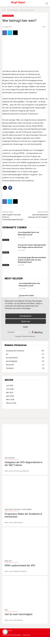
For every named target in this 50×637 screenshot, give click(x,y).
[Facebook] (4, 32)
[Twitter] (10, 32)
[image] (25, 441)
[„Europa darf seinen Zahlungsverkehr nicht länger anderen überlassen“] (9, 248)
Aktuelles (5, 240)
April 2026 (10, 396)
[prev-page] (3, 269)
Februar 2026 (11, 403)
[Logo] (25, 3)
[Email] (15, 32)
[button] (5, 188)
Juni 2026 (10, 389)
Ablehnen (25, 321)
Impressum (18, 336)
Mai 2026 (9, 392)
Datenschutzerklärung (28, 336)
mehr (25, 327)
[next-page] (7, 269)
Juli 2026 (9, 385)
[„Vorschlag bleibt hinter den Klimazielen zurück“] (9, 236)
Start (3, 10)
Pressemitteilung (12, 10)
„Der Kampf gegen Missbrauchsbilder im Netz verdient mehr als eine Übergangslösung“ (32, 260)
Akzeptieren (26, 316)
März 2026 (10, 399)
